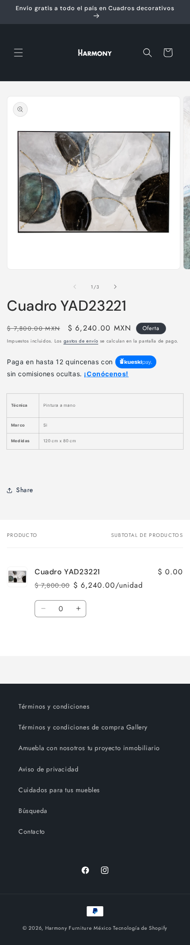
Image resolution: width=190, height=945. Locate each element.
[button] (18, 52)
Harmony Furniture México (78, 928)
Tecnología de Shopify (140, 928)
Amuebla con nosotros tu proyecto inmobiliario (89, 747)
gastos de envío (81, 340)
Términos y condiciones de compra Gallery (83, 727)
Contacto (31, 831)
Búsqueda (33, 810)
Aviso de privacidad (48, 769)
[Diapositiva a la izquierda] (75, 287)
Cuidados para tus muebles (59, 790)
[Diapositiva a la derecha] (115, 287)
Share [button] (24, 489)
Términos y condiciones (53, 706)
